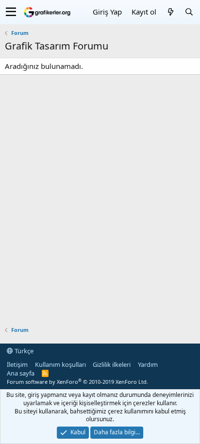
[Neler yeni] (170, 12)
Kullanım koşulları (60, 364)
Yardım (148, 364)
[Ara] (189, 12)
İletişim (17, 364)
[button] (11, 12)
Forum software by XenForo (77, 381)
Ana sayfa (20, 373)
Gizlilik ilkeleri (112, 364)
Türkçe (23, 350)
